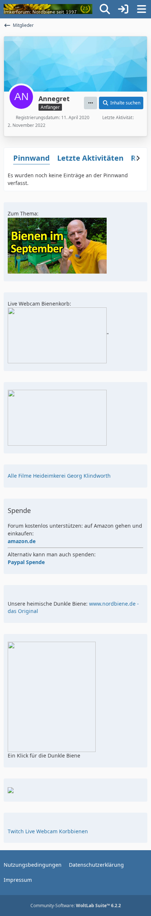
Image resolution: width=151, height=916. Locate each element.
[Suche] (104, 9)
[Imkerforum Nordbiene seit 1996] (48, 9)
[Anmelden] (123, 9)
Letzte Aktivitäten (90, 158)
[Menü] (141, 9)
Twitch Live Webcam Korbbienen (48, 831)
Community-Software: (75, 905)
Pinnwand (31, 158)
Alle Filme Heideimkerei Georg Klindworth (59, 475)
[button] (90, 103)
